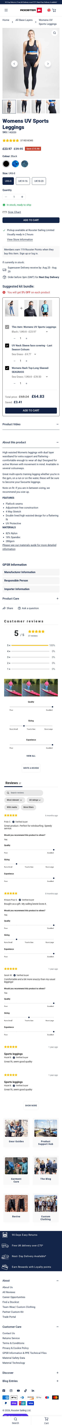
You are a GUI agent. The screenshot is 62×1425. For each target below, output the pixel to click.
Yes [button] (5, 839)
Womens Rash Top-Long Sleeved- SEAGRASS (30, 370)
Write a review (31, 768)
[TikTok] (25, 1390)
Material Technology (13, 1362)
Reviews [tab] (13, 783)
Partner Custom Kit (12, 1311)
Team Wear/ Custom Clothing (18, 1307)
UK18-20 (38, 181)
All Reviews (8, 1292)
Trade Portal (9, 1316)
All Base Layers (24, 20)
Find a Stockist (10, 1302)
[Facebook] (3, 1390)
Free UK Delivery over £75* (26, 2)
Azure (15, 163)
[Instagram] (11, 1390)
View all (31, 756)
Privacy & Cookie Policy (15, 1348)
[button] (54, 10)
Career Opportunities (13, 1297)
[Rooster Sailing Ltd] (31, 10)
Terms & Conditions (13, 1343)
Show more (31, 1105)
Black (6, 163)
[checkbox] (12, 807)
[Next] (47, 63)
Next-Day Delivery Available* (47, 2)
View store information (20, 239)
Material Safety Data (13, 1357)
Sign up (24, 253)
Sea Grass (24, 163)
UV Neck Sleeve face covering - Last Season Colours (32, 347)
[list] (31, 63)
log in (34, 253)
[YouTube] (18, 1390)
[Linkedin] (33, 1390)
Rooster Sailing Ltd (20, 1410)
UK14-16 (22, 181)
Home (5, 20)
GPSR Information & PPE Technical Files (24, 1353)
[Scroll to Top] (56, 1407)
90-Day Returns (11, 2)
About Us (7, 1287)
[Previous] (14, 63)
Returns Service (11, 1338)
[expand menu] (6, 10)
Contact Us (8, 1333)
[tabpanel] (31, 951)
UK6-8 (8, 181)
